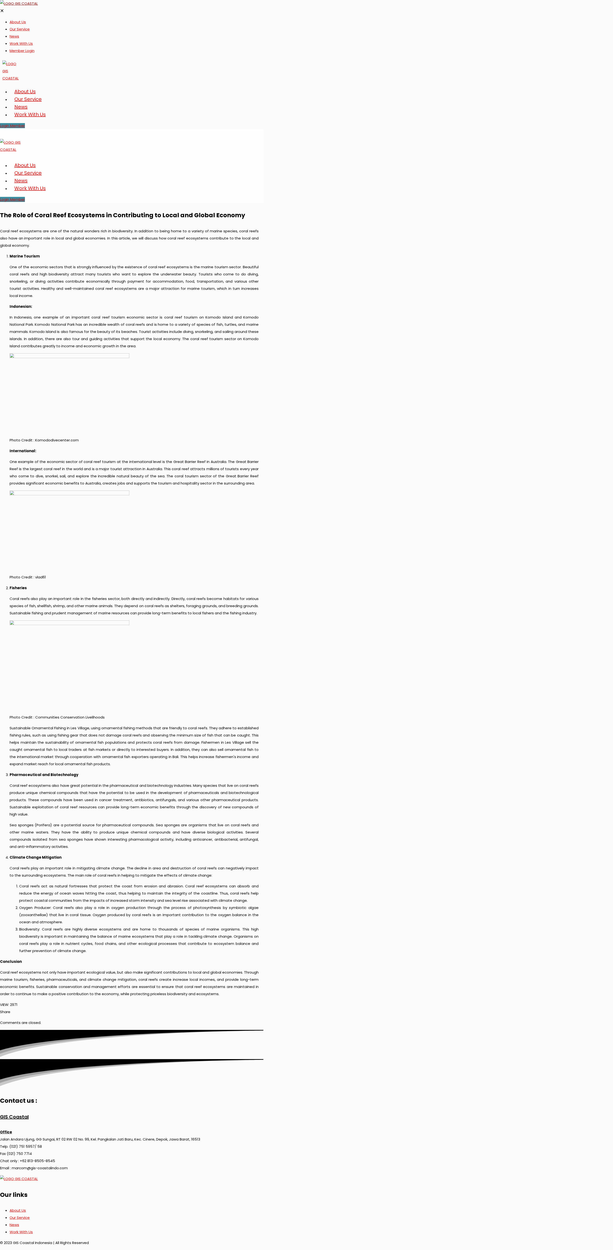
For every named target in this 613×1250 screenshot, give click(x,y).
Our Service (20, 1217)
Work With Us (21, 1231)
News (14, 1224)
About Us (18, 1210)
